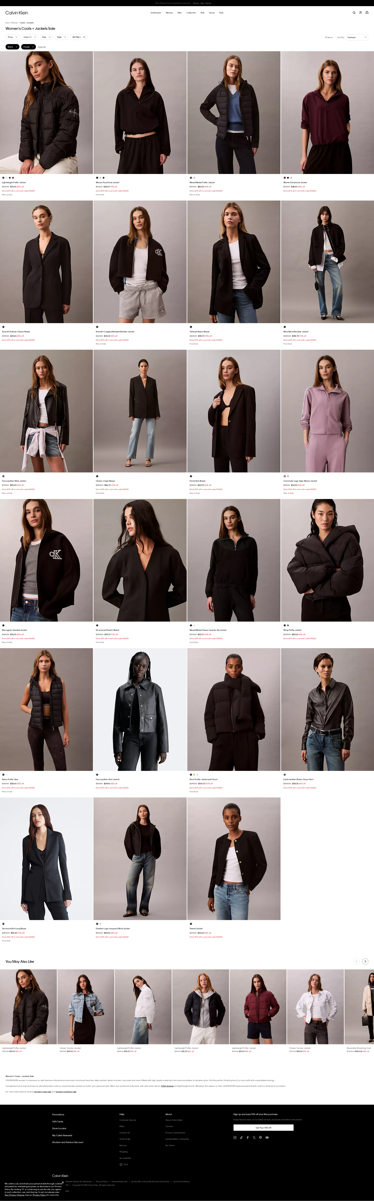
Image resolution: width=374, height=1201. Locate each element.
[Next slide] (365, 961)
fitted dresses (167, 1086)
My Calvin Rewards (62, 1135)
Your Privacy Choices (14, 1195)
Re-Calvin (170, 1145)
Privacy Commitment (175, 1132)
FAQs (122, 1126)
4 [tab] (50, 171)
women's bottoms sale (66, 1091)
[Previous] (4, 112)
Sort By (340, 37)
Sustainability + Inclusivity (177, 1139)
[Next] (88, 112)
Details (212, 3)
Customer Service (128, 1120)
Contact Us (125, 1132)
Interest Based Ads (120, 1181)
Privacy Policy (102, 1181)
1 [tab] (37, 171)
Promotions (58, 1114)
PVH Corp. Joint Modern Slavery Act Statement (72, 1181)
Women (200, 3)
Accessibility (125, 1158)
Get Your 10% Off (263, 1127)
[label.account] (360, 12)
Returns (123, 1145)
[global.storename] (17, 12)
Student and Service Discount (67, 1142)
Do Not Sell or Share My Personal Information (150, 1181)
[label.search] (354, 12)
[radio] (3, 178)
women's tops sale (42, 1091)
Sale (7, 22)
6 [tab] (244, 171)
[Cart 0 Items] (367, 12)
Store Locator (59, 1128)
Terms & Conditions (181, 1181)
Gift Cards (57, 1121)
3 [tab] (46, 171)
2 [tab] (41, 171)
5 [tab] (55, 171)
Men (206, 3)
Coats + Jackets (27, 22)
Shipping (124, 1151)
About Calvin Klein (174, 1120)
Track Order (125, 1139)
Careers (169, 1126)
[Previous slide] (356, 961)
